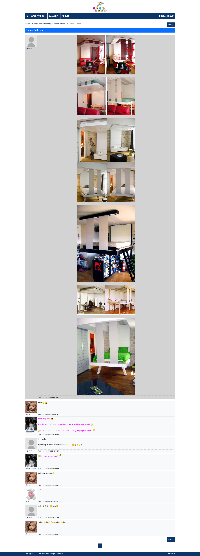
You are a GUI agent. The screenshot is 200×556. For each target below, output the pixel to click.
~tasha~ (28, 414)
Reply (170, 25)
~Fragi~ (27, 501)
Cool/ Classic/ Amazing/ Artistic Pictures (48, 24)
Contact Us (171, 554)
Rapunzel (28, 48)
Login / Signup (166, 16)
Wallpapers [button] (38, 16)
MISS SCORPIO (30, 432)
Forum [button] (65, 16)
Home (27, 24)
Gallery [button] (53, 16)
